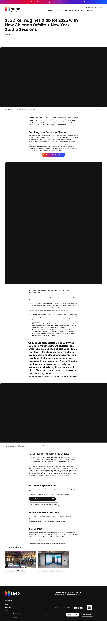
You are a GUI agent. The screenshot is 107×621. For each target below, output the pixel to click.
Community (90, 10)
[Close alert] (104, 2)
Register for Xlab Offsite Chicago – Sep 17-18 (42, 499)
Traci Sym (34, 314)
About (82, 10)
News (6, 604)
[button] (96, 10)
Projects (50, 10)
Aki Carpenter (36, 322)
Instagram (44, 540)
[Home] (13, 9)
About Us (8, 607)
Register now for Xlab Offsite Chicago (53, 155)
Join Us (88, 7)
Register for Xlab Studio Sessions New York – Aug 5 (43, 504)
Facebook (52, 540)
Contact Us (8, 601)
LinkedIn (38, 540)
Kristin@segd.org (62, 521)
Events (77, 10)
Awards (71, 10)
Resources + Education (61, 10)
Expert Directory (94, 7)
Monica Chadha (36, 329)
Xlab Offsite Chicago (34, 122)
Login (101, 7)
